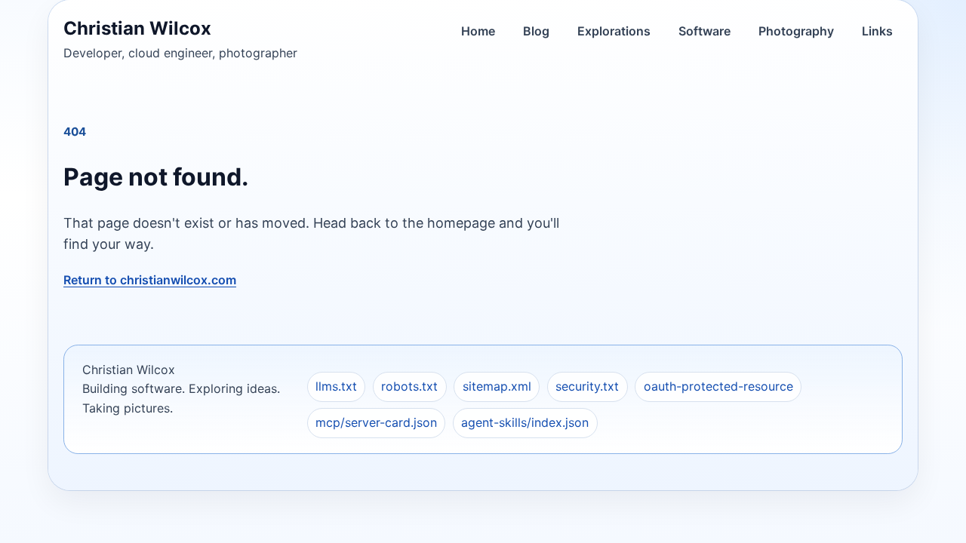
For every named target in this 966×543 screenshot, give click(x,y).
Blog (536, 30)
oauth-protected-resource (718, 386)
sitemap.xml (497, 386)
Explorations (614, 30)
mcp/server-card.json (376, 422)
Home (478, 30)
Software (704, 30)
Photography (796, 30)
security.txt (587, 386)
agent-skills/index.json (525, 422)
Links (877, 30)
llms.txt (336, 386)
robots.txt (409, 386)
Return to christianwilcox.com (149, 279)
